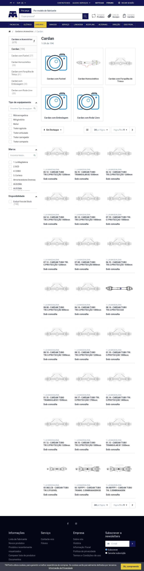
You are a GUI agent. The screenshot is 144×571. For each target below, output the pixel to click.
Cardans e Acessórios (40, 24)
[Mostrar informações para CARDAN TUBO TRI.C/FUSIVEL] (56, 469)
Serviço (65, 24)
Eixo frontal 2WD (129, 24)
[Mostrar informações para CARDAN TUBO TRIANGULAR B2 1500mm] (88, 153)
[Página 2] (132, 130)
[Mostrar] (87, 130)
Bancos (53, 24)
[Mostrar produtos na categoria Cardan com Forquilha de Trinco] (120, 63)
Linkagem (78, 24)
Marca (12, 149)
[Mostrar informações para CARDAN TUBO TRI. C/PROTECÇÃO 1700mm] (88, 378)
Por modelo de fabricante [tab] (45, 11)
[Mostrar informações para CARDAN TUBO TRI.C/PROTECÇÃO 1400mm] (56, 198)
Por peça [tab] (25, 11)
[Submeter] (132, 544)
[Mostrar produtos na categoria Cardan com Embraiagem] (56, 102)
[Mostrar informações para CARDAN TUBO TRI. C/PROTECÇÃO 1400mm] (119, 378)
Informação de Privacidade (61, 568)
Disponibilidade (17, 196)
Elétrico (28, 24)
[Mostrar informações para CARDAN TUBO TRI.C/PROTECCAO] (119, 288)
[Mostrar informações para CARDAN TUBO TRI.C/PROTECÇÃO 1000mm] (56, 333)
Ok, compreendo (131, 566)
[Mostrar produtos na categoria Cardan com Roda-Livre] (88, 102)
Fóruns (109, 3)
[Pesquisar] (85, 16)
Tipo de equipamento (20, 102)
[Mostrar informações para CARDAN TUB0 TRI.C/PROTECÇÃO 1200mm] (56, 153)
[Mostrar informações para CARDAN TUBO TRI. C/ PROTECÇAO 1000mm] (119, 198)
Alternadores (104, 24)
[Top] (10, 31)
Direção (116, 24)
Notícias (99, 3)
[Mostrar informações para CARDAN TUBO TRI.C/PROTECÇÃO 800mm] (88, 243)
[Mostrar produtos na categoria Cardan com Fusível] (56, 63)
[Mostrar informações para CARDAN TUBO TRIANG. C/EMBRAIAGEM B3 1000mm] (88, 469)
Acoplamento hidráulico (91, 24)
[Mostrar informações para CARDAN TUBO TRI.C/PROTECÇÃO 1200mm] (119, 153)
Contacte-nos (63, 3)
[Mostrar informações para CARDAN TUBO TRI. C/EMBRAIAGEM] (119, 469)
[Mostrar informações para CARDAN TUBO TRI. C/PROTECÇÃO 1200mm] (56, 243)
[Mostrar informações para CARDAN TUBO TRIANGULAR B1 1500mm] (56, 378)
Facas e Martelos (15, 24)
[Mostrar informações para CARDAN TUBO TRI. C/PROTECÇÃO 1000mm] (119, 333)
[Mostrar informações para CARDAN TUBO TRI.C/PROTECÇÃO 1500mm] (119, 243)
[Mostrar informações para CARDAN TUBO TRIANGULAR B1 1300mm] (119, 423)
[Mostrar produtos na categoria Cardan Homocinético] (88, 63)
